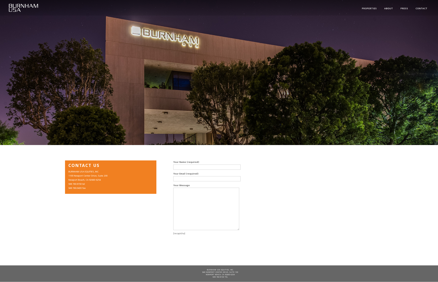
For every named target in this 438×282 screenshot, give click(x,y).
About (388, 9)
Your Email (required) (185, 174)
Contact (421, 9)
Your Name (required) (186, 162)
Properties (369, 9)
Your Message (181, 185)
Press (404, 9)
